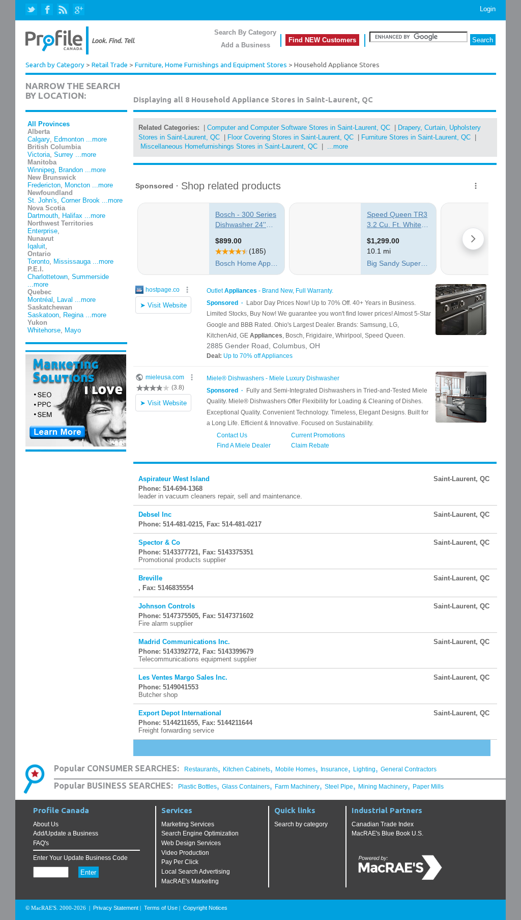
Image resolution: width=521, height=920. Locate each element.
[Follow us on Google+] (78, 10)
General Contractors (409, 769)
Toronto (38, 261)
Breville (150, 578)
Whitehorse (44, 330)
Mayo (73, 330)
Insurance (334, 769)
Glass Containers (246, 786)
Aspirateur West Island (174, 479)
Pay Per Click (179, 862)
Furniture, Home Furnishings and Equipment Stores (211, 65)
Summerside (90, 277)
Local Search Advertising (195, 871)
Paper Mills (428, 786)
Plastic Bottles (197, 786)
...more (96, 139)
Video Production (185, 852)
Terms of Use (161, 908)
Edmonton (69, 139)
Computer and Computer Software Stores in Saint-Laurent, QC (298, 127)
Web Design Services (191, 843)
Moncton (77, 185)
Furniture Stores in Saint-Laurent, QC (416, 137)
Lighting (364, 769)
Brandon (71, 170)
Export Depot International (179, 713)
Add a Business (245, 45)
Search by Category (54, 65)
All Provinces (48, 124)
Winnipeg (40, 170)
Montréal (40, 299)
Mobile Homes (295, 769)
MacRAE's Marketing (190, 881)
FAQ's (41, 843)
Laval (65, 299)
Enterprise (42, 231)
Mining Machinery (383, 786)
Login (488, 9)
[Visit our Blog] (63, 10)
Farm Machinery (297, 786)
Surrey (63, 154)
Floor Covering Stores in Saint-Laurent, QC (290, 137)
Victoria (38, 154)
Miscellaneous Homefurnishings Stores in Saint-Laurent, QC (228, 146)
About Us (46, 824)
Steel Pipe (339, 786)
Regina (73, 315)
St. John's (42, 200)
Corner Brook (80, 200)
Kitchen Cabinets (246, 769)
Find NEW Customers (322, 40)
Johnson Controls (166, 606)
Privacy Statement (115, 908)
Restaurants (201, 769)
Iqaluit (36, 246)
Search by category (301, 824)
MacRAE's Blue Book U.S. (387, 833)
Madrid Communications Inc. (184, 642)
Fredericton (44, 185)
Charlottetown (47, 277)
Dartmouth (42, 215)
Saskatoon (43, 315)
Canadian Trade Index (383, 824)
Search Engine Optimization (200, 833)
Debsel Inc (154, 514)
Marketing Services (187, 824)
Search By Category (245, 32)
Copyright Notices (205, 908)
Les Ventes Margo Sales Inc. (182, 677)
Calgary (38, 139)
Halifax (72, 215)
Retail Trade (110, 65)
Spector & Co (159, 542)
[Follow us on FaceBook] (47, 10)
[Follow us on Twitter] (32, 10)
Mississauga (72, 261)
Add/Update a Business (65, 833)
